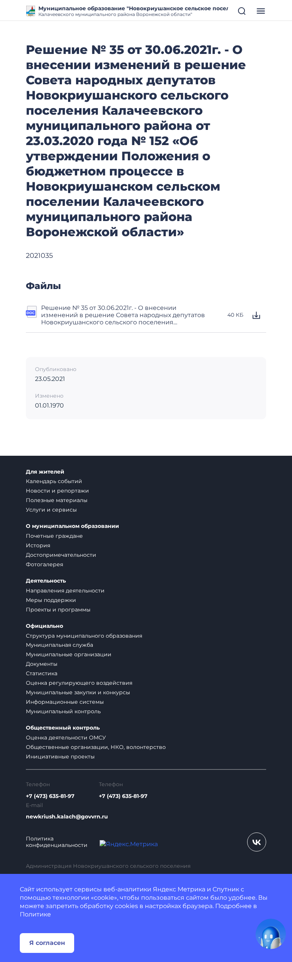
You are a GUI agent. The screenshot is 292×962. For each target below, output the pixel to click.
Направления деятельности (65, 590)
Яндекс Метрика (179, 889)
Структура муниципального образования (84, 635)
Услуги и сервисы (51, 509)
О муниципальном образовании (72, 526)
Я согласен (47, 942)
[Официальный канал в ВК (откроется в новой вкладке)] (256, 841)
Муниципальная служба (59, 644)
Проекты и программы (58, 609)
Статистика (41, 673)
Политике (35, 914)
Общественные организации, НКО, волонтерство (96, 747)
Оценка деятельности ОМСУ (66, 737)
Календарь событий (54, 481)
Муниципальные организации (68, 654)
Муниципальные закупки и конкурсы (78, 692)
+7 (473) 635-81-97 (50, 796)
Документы (41, 663)
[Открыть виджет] (271, 934)
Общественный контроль (63, 728)
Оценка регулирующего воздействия (79, 682)
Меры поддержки (51, 600)
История (38, 545)
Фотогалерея (44, 564)
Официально (44, 626)
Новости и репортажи (57, 490)
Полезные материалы (56, 500)
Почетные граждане (54, 535)
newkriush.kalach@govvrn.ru (67, 817)
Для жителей (45, 472)
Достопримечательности (61, 554)
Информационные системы (65, 701)
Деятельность (46, 581)
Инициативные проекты (60, 756)
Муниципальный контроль (63, 711)
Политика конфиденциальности (56, 842)
